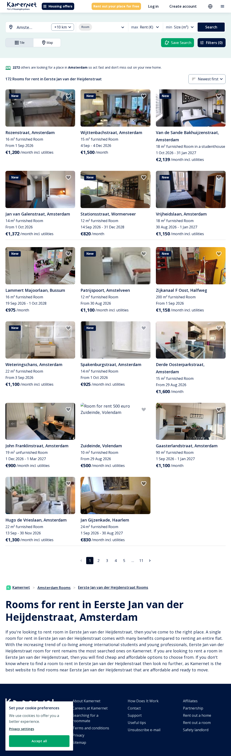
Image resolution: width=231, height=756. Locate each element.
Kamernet (21, 587)
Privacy (78, 735)
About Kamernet (86, 700)
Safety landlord (195, 729)
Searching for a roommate (85, 718)
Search (211, 27)
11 (141, 560)
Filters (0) (214, 42)
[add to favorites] (68, 96)
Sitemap (79, 742)
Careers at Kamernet (90, 708)
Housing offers (60, 6)
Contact (134, 708)
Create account (183, 6)
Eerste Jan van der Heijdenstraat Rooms (113, 587)
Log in (153, 6)
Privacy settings (21, 729)
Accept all (39, 741)
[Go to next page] (149, 560)
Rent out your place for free (116, 6)
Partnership (193, 708)
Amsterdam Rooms (54, 587)
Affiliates (190, 700)
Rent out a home (197, 715)
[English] (210, 6)
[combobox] (25, 27)
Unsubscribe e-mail (144, 729)
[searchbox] (31, 27)
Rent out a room (197, 722)
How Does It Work (143, 700)
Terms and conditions (90, 728)
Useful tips (137, 722)
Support (135, 715)
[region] (39, 726)
